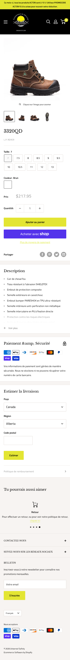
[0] (63, 22)
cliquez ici (35, 520)
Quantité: (9, 208)
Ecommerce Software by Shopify (18, 652)
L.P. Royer (9, 139)
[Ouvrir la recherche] (48, 22)
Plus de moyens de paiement (35, 242)
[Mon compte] (55, 22)
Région (7, 416)
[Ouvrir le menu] (5, 21)
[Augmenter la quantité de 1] (40, 208)
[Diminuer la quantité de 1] (20, 208)
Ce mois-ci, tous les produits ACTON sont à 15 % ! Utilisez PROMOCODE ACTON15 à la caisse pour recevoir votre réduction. (35, 4)
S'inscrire (14, 595)
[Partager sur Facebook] (42, 254)
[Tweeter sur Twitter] (56, 254)
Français (9, 613)
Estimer (13, 455)
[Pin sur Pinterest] (49, 254)
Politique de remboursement (19, 471)
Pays (6, 399)
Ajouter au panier (35, 222)
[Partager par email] (63, 254)
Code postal (10, 433)
